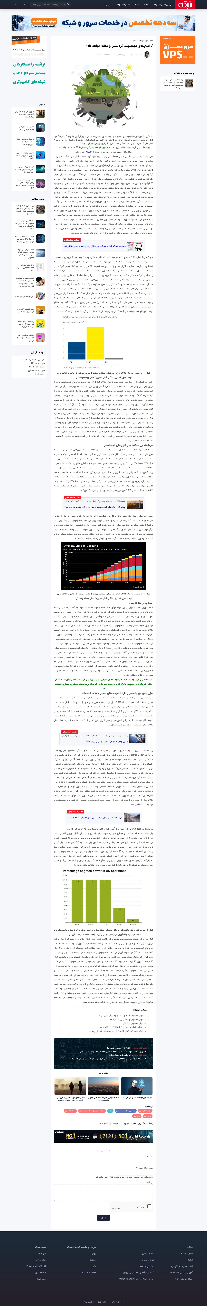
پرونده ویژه (121, 54)
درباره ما (42, 1253)
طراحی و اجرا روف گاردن (33, 360)
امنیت (190, 1260)
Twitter (115, 1124)
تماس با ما (108, 4)
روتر (94, 1253)
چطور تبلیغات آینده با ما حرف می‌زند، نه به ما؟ (25, 310)
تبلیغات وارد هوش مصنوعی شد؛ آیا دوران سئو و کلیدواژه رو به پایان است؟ (24, 224)
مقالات (146, 4)
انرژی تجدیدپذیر (145, 1110)
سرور (88, 1301)
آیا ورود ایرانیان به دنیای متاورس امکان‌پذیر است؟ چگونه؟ (25, 156)
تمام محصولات (89, 1272)
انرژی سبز (137, 1116)
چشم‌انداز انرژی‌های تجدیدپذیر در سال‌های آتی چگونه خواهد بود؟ (94, 507)
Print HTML (104, 1124)
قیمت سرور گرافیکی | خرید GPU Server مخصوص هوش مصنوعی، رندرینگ (24, 239)
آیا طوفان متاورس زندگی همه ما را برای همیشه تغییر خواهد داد (25, 142)
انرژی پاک (147, 1116)
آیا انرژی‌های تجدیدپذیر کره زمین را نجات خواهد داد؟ (119, 45)
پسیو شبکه (40, 374)
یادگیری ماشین (147, 1266)
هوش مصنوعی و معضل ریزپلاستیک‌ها (126, 1019)
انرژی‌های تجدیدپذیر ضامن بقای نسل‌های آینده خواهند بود (94, 817)
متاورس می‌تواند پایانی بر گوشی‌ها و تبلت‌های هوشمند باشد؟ (24, 114)
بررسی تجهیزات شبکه (163, 4)
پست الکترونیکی (144, 1168)
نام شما (149, 1156)
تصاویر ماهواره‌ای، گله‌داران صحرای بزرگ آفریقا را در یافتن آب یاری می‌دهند (70, 1099)
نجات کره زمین (70, 1110)
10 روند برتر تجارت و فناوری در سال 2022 (137, 1097)
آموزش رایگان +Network (181, 1272)
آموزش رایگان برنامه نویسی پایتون (138, 1272)
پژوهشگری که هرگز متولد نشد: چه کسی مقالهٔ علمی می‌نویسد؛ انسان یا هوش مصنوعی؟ (173, 83)
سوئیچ (93, 1260)
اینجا (88, 152)
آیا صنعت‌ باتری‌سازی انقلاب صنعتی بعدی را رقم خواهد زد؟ (103, 1099)
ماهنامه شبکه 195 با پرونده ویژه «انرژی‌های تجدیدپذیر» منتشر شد (95, 246)
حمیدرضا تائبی (136, 54)
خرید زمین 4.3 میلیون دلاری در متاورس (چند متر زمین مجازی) (24, 169)
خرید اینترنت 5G (37, 367)
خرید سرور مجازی (36, 370)
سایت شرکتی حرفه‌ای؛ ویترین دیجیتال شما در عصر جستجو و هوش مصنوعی (25, 253)
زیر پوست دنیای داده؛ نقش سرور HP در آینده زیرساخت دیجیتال (26, 324)
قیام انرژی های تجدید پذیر (125, 1110)
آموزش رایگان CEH (184, 1279)
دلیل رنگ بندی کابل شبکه (24, 296)
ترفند (137, 4)
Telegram (125, 1124)
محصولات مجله (123, 4)
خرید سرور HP (38, 363)
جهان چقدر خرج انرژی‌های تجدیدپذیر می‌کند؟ (107, 741)
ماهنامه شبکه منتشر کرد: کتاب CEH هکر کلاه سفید (121, 1027)
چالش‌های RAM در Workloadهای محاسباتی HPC (25, 268)
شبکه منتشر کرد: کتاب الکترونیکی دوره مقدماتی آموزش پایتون (116, 1031)
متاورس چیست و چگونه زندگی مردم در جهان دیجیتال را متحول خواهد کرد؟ (25, 184)
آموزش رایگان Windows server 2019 (136, 1279)
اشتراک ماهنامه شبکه (36, 1266)
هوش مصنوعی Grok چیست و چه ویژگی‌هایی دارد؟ (121, 1015)
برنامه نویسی (148, 1253)
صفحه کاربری (40, 1272)
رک (94, 1266)
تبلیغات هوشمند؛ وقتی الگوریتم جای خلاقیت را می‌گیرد (25, 338)
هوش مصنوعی (147, 1260)
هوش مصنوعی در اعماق (133, 1023)
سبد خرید (41, 1279)
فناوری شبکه (187, 1253)
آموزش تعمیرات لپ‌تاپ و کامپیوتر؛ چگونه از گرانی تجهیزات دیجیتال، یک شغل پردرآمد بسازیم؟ (25, 282)
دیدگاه (149, 1182)
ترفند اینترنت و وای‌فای (182, 1266)
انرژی (110, 1110)
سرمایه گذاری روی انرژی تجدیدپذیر (92, 1110)
